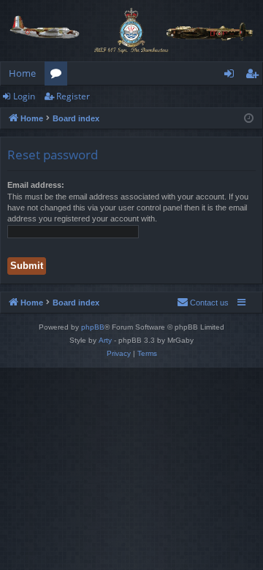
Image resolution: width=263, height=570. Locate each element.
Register (73, 96)
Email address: (35, 184)
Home (22, 73)
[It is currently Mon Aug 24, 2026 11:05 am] (249, 118)
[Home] (131, 30)
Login (24, 96)
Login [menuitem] (232, 76)
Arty (105, 340)
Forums (58, 76)
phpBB (92, 327)
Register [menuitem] (255, 76)
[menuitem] (203, 302)
